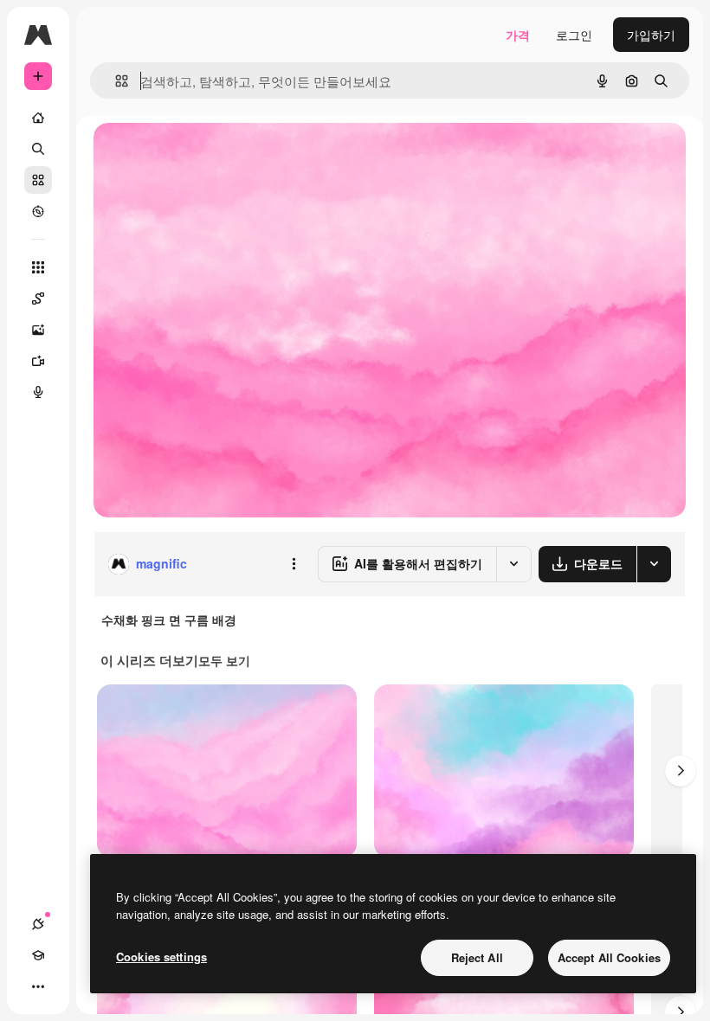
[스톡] (38, 180)
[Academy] (38, 955)
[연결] (38, 924)
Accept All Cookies (609, 957)
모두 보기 (224, 660)
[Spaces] (38, 298)
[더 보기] (38, 986)
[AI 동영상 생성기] (38, 361)
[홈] (38, 118)
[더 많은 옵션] (293, 564)
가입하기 (651, 34)
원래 (193, 155)
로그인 (574, 34)
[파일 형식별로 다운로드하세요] (653, 564)
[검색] (38, 149)
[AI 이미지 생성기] (38, 330)
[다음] (680, 770)
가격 (518, 34)
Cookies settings (161, 956)
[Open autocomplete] (115, 80)
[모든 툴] (38, 267)
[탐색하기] (38, 211)
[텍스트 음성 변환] (38, 392)
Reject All (477, 957)
